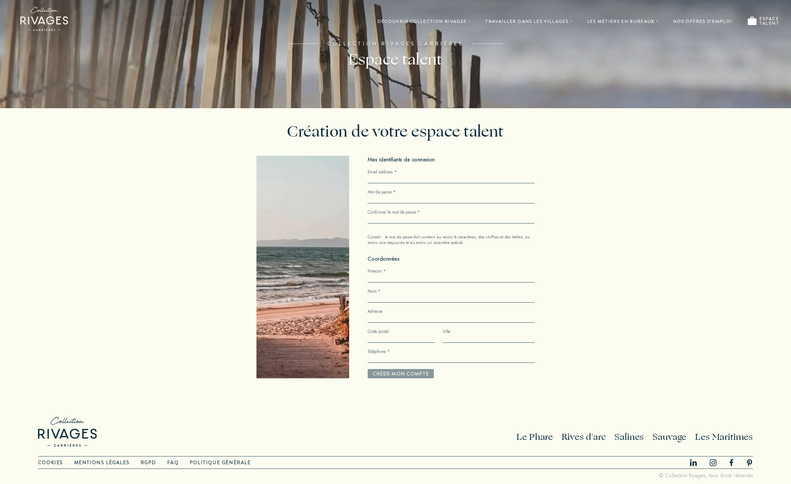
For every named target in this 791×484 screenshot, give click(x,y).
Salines (629, 437)
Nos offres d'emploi (702, 21)
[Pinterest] (749, 462)
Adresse (375, 311)
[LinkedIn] (693, 462)
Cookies (50, 462)
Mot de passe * (382, 192)
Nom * (374, 291)
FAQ (173, 462)
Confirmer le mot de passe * (394, 212)
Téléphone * (379, 352)
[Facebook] (731, 462)
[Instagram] (713, 462)
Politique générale (220, 462)
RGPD (148, 462)
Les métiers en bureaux (620, 21)
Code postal (378, 331)
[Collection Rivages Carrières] (44, 19)
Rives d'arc (584, 437)
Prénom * (377, 271)
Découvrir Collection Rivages (422, 21)
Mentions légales (102, 462)
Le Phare (535, 437)
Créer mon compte (401, 373)
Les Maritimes (724, 437)
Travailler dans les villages (527, 21)
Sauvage (670, 437)
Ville (446, 331)
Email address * (382, 172)
